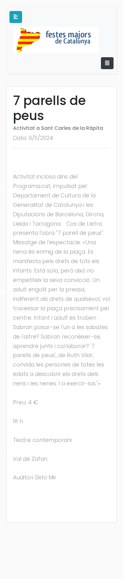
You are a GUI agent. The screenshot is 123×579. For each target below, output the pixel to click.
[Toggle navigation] (107, 63)
